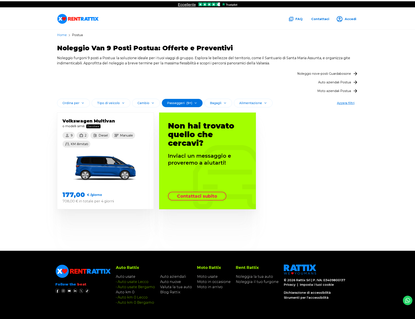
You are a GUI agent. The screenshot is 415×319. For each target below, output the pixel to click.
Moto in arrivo (210, 287)
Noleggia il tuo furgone (257, 282)
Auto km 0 (125, 292)
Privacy (289, 285)
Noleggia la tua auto (254, 277)
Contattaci (320, 19)
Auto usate (125, 277)
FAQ (299, 19)
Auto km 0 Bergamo (136, 302)
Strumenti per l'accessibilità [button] (306, 298)
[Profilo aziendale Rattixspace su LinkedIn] (75, 291)
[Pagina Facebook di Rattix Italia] (57, 291)
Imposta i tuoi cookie (317, 285)
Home (62, 35)
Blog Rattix (170, 292)
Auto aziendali (173, 277)
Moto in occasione (214, 282)
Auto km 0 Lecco (133, 297)
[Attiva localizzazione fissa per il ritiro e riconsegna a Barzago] (407, 300)
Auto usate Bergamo (136, 287)
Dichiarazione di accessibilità (307, 293)
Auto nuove (170, 282)
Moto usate (207, 277)
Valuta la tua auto (176, 287)
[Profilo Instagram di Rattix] (63, 291)
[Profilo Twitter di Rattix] (81, 291)
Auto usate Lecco (133, 282)
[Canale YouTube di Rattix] (69, 291)
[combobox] (73, 103)
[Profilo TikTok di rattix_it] (87, 291)
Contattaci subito (197, 196)
